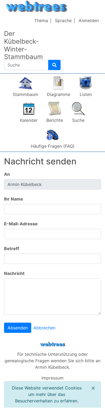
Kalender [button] (29, 120)
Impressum (52, 378)
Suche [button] (78, 120)
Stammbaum (25, 94)
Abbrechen (44, 327)
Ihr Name (13, 199)
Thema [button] (41, 20)
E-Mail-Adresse (21, 223)
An (7, 174)
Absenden (18, 327)
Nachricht (14, 273)
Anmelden (89, 20)
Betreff (11, 248)
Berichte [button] (54, 120)
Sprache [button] (63, 20)
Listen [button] (86, 94)
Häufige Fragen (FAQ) (53, 146)
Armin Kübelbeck (52, 367)
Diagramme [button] (58, 94)
